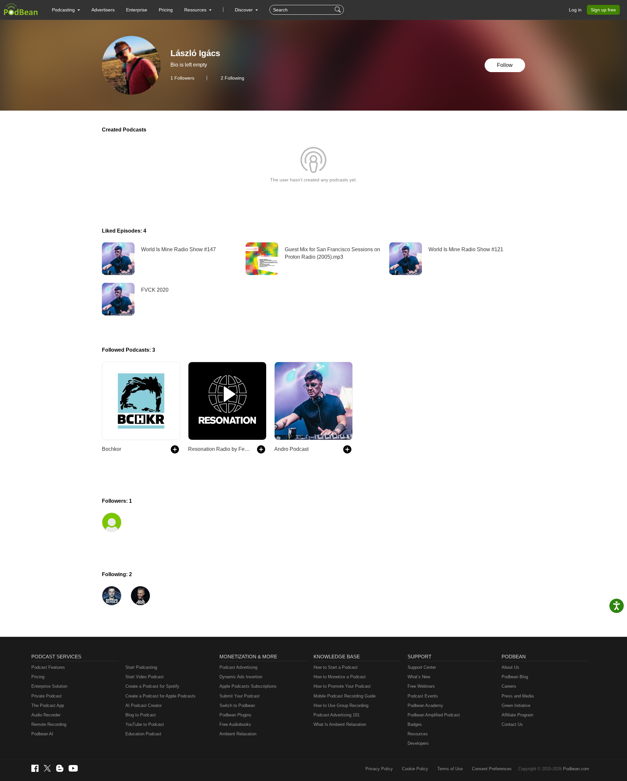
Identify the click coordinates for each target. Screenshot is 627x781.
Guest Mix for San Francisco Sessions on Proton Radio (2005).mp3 (332, 253)
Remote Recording (48, 724)
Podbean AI (42, 733)
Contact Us (512, 724)
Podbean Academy (425, 705)
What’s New (419, 676)
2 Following (232, 78)
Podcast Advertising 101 (337, 714)
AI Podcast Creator (143, 705)
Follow (505, 65)
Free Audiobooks (235, 724)
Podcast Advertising (238, 667)
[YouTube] (73, 768)
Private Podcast (46, 696)
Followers (182, 78)
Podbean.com (576, 768)
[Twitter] (47, 768)
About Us (510, 667)
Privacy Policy (379, 768)
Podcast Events (423, 696)
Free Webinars (421, 686)
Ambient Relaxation (237, 733)
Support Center (422, 667)
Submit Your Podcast (239, 696)
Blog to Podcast (140, 714)
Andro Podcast (291, 449)
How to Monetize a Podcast (340, 676)
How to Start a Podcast (336, 667)
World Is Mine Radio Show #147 (178, 249)
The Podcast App (47, 705)
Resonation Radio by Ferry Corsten (219, 449)
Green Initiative (516, 705)
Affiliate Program (517, 714)
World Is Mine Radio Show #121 (465, 249)
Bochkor (111, 449)
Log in (575, 9)
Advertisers (103, 9)
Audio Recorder (45, 714)
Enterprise (136, 9)
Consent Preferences (492, 768)
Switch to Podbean (237, 705)
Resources (418, 733)
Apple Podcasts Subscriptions (248, 686)
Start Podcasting (141, 667)
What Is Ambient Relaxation (340, 724)
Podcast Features (48, 667)
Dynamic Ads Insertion (240, 676)
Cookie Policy (415, 768)
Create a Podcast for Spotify (152, 686)
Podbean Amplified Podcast (434, 714)
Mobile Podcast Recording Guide (345, 696)
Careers (509, 686)
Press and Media (518, 696)
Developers (418, 743)
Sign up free (603, 9)
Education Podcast (143, 733)
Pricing (166, 9)
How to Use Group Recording (341, 705)
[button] (66, 10)
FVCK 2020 (155, 290)
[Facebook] (35, 768)
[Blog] (59, 768)
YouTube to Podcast (144, 724)
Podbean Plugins (235, 714)
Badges (415, 724)
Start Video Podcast (144, 676)
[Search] (338, 9)
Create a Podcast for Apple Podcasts (160, 696)
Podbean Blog (515, 676)
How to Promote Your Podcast (342, 686)
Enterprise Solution (49, 686)
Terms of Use (450, 768)
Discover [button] (244, 9)
